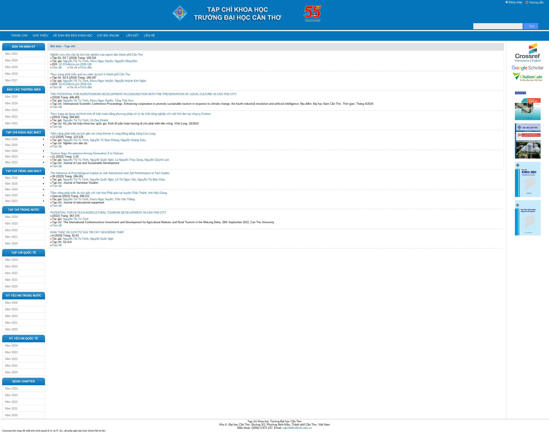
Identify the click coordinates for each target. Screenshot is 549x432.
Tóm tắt (57, 67)
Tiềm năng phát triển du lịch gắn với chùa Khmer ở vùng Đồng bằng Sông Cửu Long (102, 133)
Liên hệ (149, 35)
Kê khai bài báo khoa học (72, 35)
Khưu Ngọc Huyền (101, 61)
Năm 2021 (11, 53)
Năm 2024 (11, 103)
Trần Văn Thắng (125, 199)
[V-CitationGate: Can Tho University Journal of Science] (528, 82)
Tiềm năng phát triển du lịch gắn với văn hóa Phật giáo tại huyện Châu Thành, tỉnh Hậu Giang (108, 192)
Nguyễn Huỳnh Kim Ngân (130, 80)
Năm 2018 (11, 73)
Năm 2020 (11, 60)
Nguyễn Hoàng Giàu (133, 140)
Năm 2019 (11, 67)
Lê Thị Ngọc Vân (125, 179)
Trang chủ (19, 35)
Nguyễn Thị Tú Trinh (75, 61)
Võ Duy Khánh (99, 120)
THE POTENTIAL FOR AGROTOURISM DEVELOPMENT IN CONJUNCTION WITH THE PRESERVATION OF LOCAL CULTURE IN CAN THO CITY (143, 94)
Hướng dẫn (536, 2)
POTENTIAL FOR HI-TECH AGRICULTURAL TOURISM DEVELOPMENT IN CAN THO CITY (108, 212)
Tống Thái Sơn (124, 100)
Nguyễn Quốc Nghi (101, 159)
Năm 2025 (11, 96)
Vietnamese (521, 60)
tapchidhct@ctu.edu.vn (297, 427)
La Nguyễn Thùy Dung (129, 159)
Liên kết (132, 35)
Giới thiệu (40, 35)
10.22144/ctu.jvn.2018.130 (75, 64)
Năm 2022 (11, 116)
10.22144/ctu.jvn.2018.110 (75, 84)
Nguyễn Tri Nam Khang (104, 140)
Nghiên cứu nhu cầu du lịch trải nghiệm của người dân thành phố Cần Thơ (96, 54)
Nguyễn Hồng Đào (126, 61)
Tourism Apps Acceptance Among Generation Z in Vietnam (86, 153)
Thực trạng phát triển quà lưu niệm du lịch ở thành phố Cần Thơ (90, 74)
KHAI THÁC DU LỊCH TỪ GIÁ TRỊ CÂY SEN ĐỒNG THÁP (87, 232)
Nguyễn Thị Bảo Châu (151, 179)
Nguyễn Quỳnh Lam (157, 159)
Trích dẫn (86, 67)
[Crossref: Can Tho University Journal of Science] (528, 58)
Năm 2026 (11, 139)
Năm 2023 (11, 110)
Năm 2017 (11, 80)
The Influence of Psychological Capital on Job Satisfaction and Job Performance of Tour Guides (110, 173)
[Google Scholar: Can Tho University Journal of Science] (528, 69)
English (536, 60)
